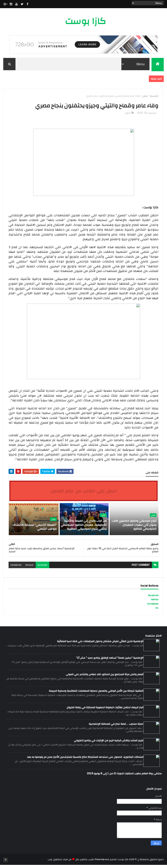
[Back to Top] (5, 860)
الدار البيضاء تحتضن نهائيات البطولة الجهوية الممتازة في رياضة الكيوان (105, 707)
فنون (145, 96)
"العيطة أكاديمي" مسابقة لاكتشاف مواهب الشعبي (34, 527)
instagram (152, 603)
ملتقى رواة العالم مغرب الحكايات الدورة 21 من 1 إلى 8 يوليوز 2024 (124, 773)
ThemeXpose (102, 859)
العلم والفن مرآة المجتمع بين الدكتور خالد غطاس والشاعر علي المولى (104, 674)
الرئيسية (154, 96)
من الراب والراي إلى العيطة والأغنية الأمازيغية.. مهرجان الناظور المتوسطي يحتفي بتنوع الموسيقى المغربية (83, 524)
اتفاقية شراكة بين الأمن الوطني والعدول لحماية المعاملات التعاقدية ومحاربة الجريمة (96, 690)
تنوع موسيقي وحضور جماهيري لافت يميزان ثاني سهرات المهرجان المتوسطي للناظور (134, 524)
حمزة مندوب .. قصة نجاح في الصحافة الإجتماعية (116, 723)
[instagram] (11, 4)
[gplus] (5, 4)
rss (156, 608)
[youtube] (16, 4)
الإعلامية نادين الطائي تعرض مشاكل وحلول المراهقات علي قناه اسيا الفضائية (100, 641)
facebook (16, 565)
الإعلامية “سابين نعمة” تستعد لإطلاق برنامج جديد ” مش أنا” (109, 657)
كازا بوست (85, 21)
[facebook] (27, 4)
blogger (42, 565)
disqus (29, 565)
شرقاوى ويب (55, 859)
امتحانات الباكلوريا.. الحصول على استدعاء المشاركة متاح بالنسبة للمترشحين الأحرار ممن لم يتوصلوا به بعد (85, 756)
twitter (154, 599)
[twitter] (22, 4)
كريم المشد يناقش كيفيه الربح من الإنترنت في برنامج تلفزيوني (108, 740)
